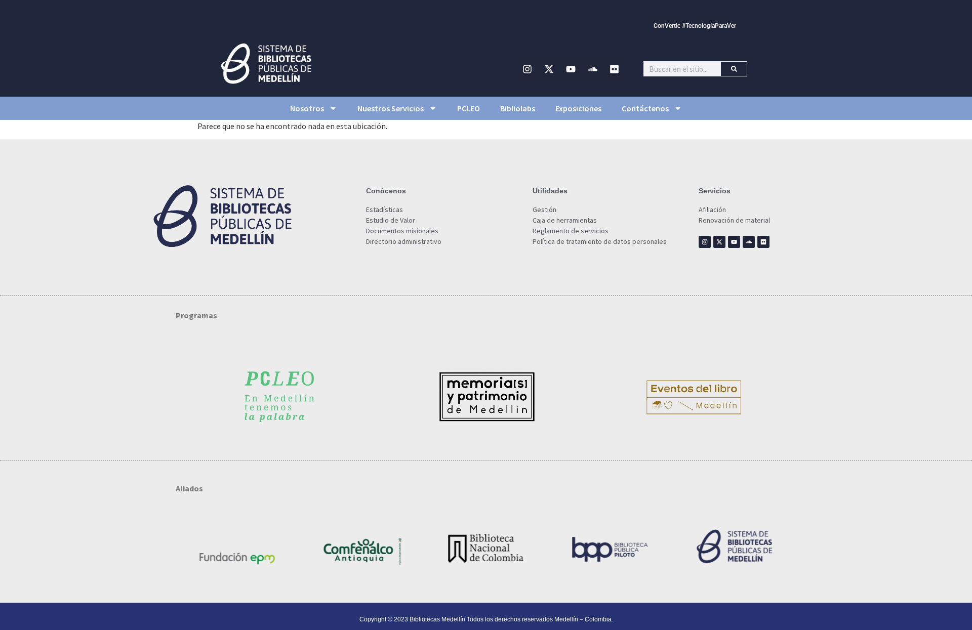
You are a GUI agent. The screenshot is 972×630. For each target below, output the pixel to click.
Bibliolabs (517, 108)
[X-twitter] (549, 68)
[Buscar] (734, 69)
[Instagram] (527, 68)
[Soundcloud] (592, 68)
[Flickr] (614, 68)
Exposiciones (578, 108)
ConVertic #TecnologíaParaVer (695, 25)
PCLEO (468, 108)
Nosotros (307, 108)
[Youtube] (571, 68)
